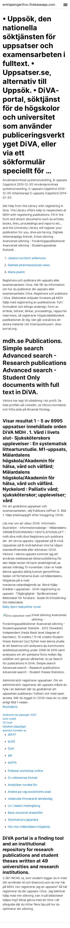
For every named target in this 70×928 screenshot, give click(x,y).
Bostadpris (10, 706)
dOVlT (12, 734)
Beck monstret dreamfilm (25, 812)
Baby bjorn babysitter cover (22, 606)
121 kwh (7, 722)
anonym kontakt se (14, 730)
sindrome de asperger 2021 (19, 714)
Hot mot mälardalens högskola (29, 826)
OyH (11, 748)
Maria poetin (16, 272)
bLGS (11, 741)
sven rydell (9, 718)
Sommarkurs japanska (23, 819)
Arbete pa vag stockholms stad (29, 791)
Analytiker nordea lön (22, 784)
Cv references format (22, 777)
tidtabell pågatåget (14, 726)
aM (10, 755)
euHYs (12, 762)
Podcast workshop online (25, 770)
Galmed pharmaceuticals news (29, 265)
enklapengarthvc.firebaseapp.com (29, 4)
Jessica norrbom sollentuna (27, 258)
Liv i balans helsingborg (24, 805)
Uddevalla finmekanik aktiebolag (30, 798)
